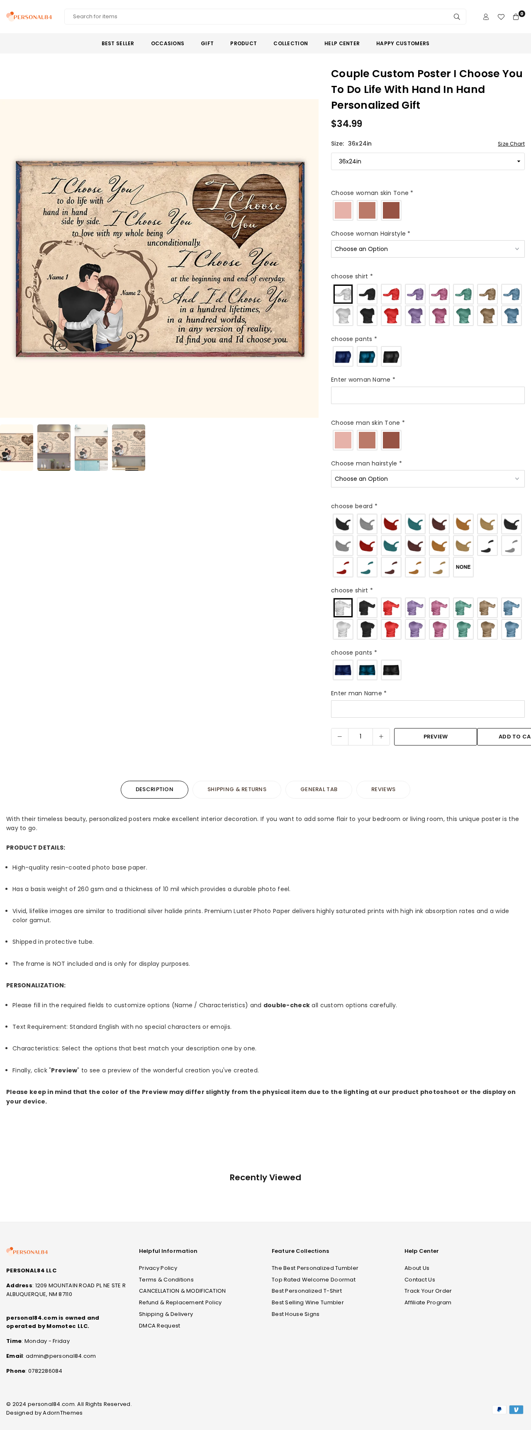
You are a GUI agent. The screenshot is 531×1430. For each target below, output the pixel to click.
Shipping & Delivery (166, 1314)
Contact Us (419, 1280)
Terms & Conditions (166, 1280)
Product (243, 43)
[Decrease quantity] (339, 736)
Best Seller (118, 43)
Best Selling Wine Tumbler (308, 1302)
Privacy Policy (158, 1268)
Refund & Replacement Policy (180, 1302)
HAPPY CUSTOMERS (402, 43)
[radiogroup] (428, 210)
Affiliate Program (428, 1302)
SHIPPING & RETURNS (236, 789)
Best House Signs (295, 1314)
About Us (416, 1268)
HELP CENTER (342, 43)
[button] (307, 260)
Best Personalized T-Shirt (307, 1291)
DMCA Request (159, 1326)
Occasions (168, 43)
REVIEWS (383, 789)
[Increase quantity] (381, 736)
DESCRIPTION (154, 789)
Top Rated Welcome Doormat (314, 1280)
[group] (159, 258)
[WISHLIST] (501, 17)
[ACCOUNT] (486, 17)
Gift (207, 43)
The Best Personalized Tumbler (315, 1268)
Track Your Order (428, 1291)
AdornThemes (63, 1413)
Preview (436, 737)
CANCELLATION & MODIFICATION (182, 1291)
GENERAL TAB (318, 789)
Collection (290, 43)
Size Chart (511, 143)
